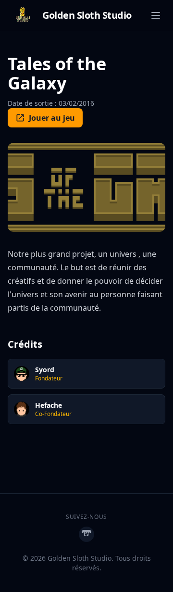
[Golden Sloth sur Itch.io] (86, 534)
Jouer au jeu (52, 118)
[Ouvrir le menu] (155, 15)
